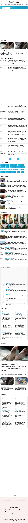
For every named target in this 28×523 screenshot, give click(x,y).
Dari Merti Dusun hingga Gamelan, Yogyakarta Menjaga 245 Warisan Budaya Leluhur (16, 249)
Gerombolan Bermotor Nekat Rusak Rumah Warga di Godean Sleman (21, 52)
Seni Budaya (3, 212)
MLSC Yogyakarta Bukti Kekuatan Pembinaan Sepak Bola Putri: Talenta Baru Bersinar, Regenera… (20, 423)
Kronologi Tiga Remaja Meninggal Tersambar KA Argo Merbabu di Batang (16, 207)
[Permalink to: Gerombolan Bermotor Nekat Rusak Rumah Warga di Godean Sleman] (21, 45)
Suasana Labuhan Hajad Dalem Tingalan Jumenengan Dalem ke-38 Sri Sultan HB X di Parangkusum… (15, 243)
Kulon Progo (14, 171)
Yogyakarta (8, 171)
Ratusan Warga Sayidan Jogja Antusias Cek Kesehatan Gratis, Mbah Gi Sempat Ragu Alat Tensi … (16, 303)
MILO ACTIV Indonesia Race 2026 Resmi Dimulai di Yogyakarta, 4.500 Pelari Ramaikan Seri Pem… (20, 414)
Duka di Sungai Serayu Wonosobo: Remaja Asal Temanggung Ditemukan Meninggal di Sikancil (16, 202)
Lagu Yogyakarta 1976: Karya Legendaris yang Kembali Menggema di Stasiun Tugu (17, 126)
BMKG (24, 167)
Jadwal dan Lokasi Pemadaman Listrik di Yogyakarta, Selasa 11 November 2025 (20, 335)
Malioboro (15, 164)
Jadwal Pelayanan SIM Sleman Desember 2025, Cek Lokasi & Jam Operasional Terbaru (20, 325)
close (15, 495)
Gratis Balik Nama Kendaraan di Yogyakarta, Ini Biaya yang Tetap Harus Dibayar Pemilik (7, 317)
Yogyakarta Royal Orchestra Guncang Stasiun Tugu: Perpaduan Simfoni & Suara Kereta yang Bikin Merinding (17, 133)
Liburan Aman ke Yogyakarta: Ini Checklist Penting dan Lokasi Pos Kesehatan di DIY (20, 317)
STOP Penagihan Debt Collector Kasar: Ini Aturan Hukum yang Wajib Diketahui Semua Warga (7, 336)
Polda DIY (7, 164)
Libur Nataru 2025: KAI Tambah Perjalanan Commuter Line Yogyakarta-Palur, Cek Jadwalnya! (7, 326)
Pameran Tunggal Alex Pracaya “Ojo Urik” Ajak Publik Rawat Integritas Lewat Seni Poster (16, 260)
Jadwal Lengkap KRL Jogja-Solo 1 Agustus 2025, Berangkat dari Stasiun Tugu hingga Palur (17, 62)
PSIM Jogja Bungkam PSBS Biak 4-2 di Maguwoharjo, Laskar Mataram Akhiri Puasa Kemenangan (7, 423)
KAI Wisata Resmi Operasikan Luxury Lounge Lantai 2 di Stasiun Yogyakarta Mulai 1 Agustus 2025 (17, 69)
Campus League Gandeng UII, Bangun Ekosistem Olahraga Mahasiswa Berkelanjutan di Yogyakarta (7, 404)
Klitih (11, 164)
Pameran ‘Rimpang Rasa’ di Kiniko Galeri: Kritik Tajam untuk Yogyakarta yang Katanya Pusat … (12, 232)
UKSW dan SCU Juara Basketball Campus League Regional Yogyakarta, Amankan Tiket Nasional (20, 403)
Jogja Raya (8, 300)
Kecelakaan (3, 171)
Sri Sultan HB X (12, 167)
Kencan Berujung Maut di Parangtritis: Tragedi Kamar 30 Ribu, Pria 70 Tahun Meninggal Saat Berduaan (6, 52)
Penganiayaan (21, 164)
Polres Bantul (19, 167)
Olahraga (3, 394)
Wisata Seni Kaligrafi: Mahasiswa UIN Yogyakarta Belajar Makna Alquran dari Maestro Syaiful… (16, 255)
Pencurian (2, 164)
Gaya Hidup (8, 283)
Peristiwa (3, 40)
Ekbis (7, 294)
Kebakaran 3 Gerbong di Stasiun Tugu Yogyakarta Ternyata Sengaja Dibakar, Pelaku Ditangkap (17, 140)
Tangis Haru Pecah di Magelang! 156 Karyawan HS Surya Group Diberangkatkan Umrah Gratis (16, 180)
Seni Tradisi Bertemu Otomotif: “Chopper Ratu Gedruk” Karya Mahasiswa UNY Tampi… (16, 286)
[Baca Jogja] (14, 1)
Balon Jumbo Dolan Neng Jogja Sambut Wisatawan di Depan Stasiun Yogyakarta (17, 105)
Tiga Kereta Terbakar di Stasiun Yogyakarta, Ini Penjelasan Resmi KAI (16, 146)
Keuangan (3, 167)
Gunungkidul (15, 169)
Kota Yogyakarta (4, 169)
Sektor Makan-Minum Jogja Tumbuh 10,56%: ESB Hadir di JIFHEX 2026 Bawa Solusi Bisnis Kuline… (15, 297)
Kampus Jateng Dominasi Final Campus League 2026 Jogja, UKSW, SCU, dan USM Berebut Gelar (7, 414)
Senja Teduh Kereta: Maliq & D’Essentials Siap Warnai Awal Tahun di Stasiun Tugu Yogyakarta (17, 153)
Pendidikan (10, 169)
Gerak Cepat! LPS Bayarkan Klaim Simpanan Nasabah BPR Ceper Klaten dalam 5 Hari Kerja (15, 186)
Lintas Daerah (4, 176)
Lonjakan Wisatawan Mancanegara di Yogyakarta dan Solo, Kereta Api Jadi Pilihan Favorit (16, 120)
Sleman (18, 171)
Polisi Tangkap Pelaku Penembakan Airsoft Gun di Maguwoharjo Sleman (16, 291)
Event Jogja (21, 169)
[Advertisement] (14, 25)
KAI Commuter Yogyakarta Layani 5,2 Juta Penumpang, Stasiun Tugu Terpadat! (16, 113)
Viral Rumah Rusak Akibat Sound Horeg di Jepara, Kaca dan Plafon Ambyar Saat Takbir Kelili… (15, 191)
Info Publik (3, 308)
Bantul (22, 171)
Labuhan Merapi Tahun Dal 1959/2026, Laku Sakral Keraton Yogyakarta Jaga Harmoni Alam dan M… (16, 237)
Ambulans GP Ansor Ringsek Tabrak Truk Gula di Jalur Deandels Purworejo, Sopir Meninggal (16, 197)
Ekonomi (7, 167)
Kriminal (8, 289)
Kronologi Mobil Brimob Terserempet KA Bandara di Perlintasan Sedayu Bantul (21, 388)
